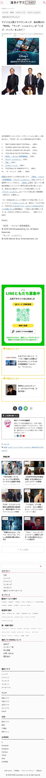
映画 (3, 725)
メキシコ (17, 635)
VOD (3, 717)
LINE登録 (5, 762)
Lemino (4, 605)
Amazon (5, 601)
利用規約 (16, 770)
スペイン (29, 632)
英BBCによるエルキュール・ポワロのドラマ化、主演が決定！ (27, 388)
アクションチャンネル (8, 617)
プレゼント (7, 587)
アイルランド (6, 628)
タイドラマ (5, 708)
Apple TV (12, 601)
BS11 (4, 613)
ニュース (6, 444)
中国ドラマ (5, 701)
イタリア (34, 628)
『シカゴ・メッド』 (11, 165)
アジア (4, 693)
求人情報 (6, 650)
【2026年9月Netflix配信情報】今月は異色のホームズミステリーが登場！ (34, 479)
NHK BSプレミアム (26, 613)
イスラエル (27, 628)
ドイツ (4, 635)
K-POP (4, 711)
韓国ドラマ (5, 698)
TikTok (4, 755)
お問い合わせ (8, 653)
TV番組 (4, 728)
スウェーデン (21, 632)
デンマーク (35, 632)
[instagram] (21, 436)
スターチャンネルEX (25, 605)
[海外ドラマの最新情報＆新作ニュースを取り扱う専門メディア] (23, 2)
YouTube (5, 752)
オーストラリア (6, 632)
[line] (26, 408)
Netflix (10, 605)
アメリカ (14, 628)
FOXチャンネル (11, 613)
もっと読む (24, 549)
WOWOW (36, 613)
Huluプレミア (30, 601)
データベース (6, 687)
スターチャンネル (19, 617)
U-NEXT (17, 605)
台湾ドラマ (5, 705)
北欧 (23, 635)
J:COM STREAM (40, 601)
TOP (5, 575)
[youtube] (24, 436)
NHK (19, 613)
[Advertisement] (23, 263)
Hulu (24, 601)
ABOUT (6, 644)
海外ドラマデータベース (12, 591)
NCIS (11, 12)
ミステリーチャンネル (8, 620)
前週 (3, 177)
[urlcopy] (31, 408)
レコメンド (7, 581)
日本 (28, 635)
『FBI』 (7, 162)
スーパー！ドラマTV (30, 617)
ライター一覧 (8, 647)
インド (40, 628)
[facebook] (20, 408)
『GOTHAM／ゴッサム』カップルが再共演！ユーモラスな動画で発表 (11, 479)
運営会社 (6, 656)
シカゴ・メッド (20, 12)
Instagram (5, 749)
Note (3, 758)
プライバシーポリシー (28, 770)
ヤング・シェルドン (34, 12)
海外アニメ (5, 732)
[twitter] (15, 408)
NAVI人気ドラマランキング (11, 17)
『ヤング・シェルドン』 (13, 159)
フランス (11, 635)
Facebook (5, 745)
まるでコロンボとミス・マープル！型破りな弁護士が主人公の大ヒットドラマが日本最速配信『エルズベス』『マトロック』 (27, 361)
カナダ (14, 632)
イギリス (20, 628)
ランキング (7, 584)
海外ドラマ (5, 722)
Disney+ (18, 601)
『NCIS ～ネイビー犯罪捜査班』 (16, 156)
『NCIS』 (24, 183)
